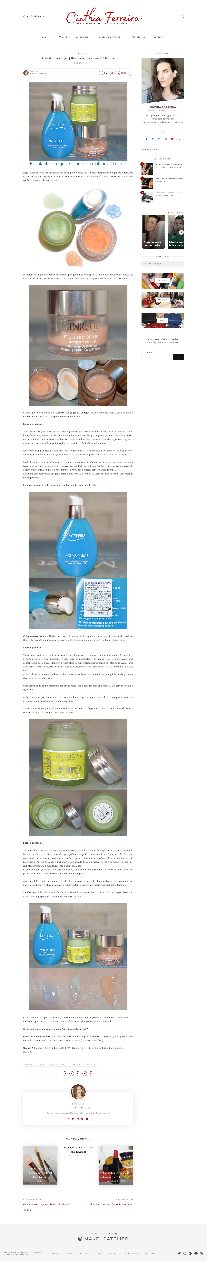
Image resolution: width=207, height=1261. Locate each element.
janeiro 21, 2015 (78, 63)
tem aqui (40, 1040)
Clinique (41, 1065)
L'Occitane (91, 1065)
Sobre (45, 37)
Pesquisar (147, 352)
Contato (158, 37)
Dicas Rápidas (176, 212)
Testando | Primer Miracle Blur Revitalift (78, 1149)
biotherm (29, 1065)
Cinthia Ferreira (39, 74)
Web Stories (138, 37)
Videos (63, 37)
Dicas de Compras (109, 37)
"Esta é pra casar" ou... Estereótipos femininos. (111, 1204)
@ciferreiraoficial (151, 149)
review (82, 54)
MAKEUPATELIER (106, 1239)
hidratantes (76, 1065)
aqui (30, 477)
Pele (72, 54)
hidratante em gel (58, 1065)
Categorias (82, 37)
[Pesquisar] (178, 357)
